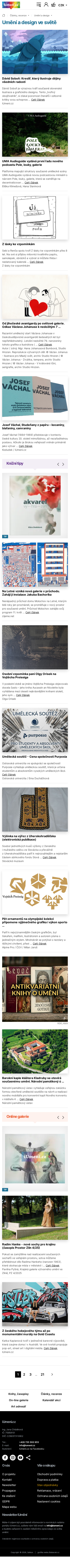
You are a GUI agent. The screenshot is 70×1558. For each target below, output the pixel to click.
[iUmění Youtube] (21, 1457)
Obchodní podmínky (49, 1474)
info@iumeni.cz (55, 1525)
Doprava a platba (47, 1479)
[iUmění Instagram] (13, 1457)
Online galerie (17, 1116)
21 (42, 1374)
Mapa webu (9, 1507)
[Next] (52, 1374)
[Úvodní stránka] (11, 5)
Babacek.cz (54, 1552)
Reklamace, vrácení (49, 1490)
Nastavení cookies (48, 1501)
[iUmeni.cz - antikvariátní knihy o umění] (35, 989)
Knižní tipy (14, 463)
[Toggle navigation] (39, 5)
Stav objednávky (47, 1485)
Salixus (30, 1552)
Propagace (9, 1490)
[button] (28, 1457)
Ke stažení (8, 1496)
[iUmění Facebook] (5, 1457)
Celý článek (38, 99)
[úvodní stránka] (3, 15)
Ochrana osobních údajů (52, 1496)
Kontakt (7, 1479)
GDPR (6, 1501)
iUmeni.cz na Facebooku (31, 1448)
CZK (61, 5)
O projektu (8, 1474)
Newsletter (9, 1485)
